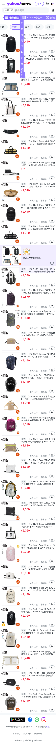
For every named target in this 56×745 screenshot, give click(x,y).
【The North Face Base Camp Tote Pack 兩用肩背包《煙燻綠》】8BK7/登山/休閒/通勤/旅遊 (38, 695)
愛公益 (22, 70)
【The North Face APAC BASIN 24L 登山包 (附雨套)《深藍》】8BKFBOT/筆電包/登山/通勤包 (38, 355)
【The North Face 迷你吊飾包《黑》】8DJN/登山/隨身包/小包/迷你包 (38, 163)
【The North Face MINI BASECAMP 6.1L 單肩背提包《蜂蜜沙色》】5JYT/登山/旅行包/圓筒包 (38, 142)
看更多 (22, 75)
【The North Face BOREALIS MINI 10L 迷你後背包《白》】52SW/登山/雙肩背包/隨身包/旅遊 (38, 589)
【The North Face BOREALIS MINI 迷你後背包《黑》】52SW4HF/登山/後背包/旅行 (38, 206)
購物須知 (38, 733)
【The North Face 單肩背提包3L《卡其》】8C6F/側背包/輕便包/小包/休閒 (38, 397)
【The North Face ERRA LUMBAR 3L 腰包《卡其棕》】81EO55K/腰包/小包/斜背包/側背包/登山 (38, 185)
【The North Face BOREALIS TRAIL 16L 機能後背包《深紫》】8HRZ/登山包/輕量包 (38, 291)
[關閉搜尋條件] (12, 10)
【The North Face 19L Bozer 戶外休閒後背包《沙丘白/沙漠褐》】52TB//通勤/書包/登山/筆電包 (38, 631)
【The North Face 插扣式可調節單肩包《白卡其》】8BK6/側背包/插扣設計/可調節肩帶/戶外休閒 (38, 652)
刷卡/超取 (22, 58)
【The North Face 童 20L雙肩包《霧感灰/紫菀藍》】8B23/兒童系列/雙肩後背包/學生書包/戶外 (38, 418)
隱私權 (28, 740)
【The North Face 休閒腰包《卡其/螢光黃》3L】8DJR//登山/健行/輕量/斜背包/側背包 (38, 333)
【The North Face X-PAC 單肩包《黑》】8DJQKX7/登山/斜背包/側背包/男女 (38, 504)
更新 (47, 726)
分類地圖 (38, 740)
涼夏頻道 (22, 47)
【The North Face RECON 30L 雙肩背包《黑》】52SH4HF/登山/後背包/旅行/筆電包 (38, 376)
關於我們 (27, 733)
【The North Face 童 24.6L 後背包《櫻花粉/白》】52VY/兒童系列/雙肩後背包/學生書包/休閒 (38, 546)
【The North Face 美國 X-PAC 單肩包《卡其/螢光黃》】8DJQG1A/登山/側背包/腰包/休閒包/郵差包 (38, 440)
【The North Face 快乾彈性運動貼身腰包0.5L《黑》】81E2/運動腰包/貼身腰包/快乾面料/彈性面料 (38, 121)
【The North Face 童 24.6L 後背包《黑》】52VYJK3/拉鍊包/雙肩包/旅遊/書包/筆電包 (38, 610)
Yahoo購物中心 (19, 4)
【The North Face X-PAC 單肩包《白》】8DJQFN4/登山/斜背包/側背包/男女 (38, 461)
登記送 (22, 24)
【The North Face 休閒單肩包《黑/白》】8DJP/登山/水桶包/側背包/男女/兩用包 (38, 525)
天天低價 (22, 41)
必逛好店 (22, 52)
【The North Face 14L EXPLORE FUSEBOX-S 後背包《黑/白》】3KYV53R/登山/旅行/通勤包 (38, 57)
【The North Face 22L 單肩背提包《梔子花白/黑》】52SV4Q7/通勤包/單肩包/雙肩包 (38, 100)
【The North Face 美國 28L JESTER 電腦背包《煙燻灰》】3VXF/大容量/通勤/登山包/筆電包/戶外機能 (38, 312)
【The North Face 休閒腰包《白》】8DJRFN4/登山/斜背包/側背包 (38, 567)
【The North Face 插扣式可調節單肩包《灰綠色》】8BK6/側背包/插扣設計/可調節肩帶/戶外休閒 (38, 78)
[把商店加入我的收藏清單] (52, 263)
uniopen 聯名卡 (34, 17)
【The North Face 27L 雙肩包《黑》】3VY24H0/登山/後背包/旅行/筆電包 (38, 36)
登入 (39, 3)
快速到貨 (22, 35)
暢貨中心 (22, 29)
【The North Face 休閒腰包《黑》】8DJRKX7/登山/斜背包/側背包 (38, 674)
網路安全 (18, 740)
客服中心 (16, 733)
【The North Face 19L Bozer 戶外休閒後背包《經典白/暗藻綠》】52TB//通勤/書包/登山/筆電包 (38, 482)
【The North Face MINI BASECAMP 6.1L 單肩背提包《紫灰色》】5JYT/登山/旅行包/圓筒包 (38, 227)
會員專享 (22, 64)
